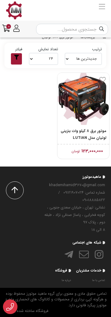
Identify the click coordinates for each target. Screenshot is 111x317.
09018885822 (93, 200)
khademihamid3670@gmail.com (77, 185)
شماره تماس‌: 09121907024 (84, 192)
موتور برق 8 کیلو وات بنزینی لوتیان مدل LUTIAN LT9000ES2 (83, 134)
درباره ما (66, 280)
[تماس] (10, 306)
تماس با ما (98, 280)
